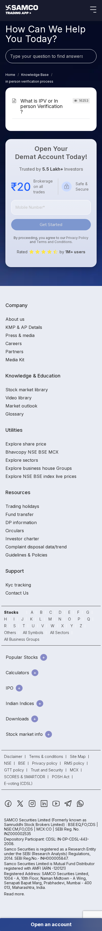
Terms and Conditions (54, 242)
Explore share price (25, 444)
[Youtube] (56, 806)
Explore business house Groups (38, 468)
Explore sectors (21, 460)
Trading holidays (22, 506)
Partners (14, 351)
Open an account (51, 924)
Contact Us (17, 593)
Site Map (78, 756)
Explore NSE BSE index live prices (40, 476)
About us (14, 319)
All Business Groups (21, 639)
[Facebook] (8, 806)
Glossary (14, 414)
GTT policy (14, 770)
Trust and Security (47, 770)
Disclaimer (13, 756)
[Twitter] (20, 806)
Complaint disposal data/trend (36, 546)
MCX (74, 770)
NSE (7, 763)
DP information (21, 522)
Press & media (20, 335)
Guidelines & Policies (26, 555)
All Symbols (33, 632)
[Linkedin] (44, 806)
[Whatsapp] (80, 806)
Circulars (14, 530)
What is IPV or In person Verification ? (41, 106)
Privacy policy (44, 763)
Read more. (14, 894)
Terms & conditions (46, 756)
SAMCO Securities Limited (27, 820)
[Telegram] (68, 806)
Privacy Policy (77, 238)
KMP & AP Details (23, 327)
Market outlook (21, 406)
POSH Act (60, 776)
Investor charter (22, 538)
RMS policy (74, 763)
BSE (21, 763)
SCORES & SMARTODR (24, 776)
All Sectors (59, 632)
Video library (18, 397)
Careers (13, 343)
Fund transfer (19, 514)
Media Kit (14, 359)
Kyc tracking (18, 585)
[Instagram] (32, 806)
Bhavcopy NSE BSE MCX (31, 452)
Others (10, 632)
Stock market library (26, 389)
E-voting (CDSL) (18, 783)
